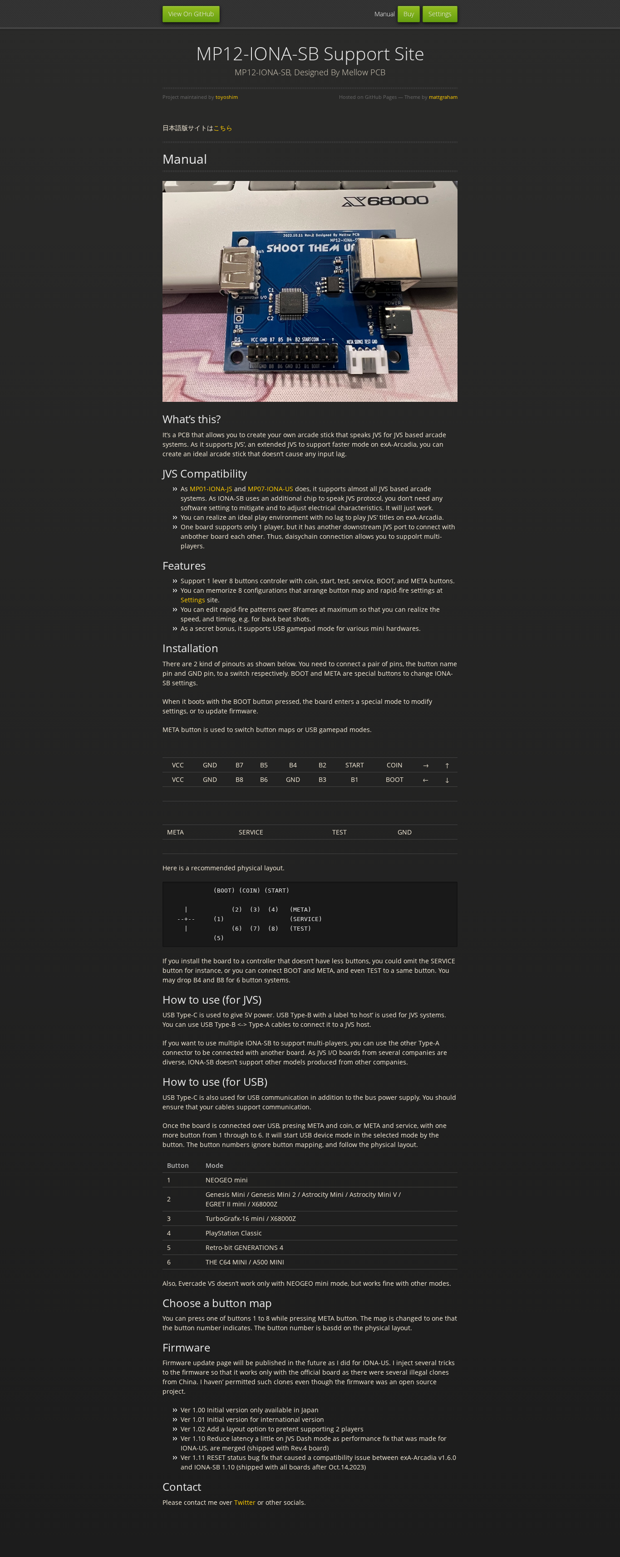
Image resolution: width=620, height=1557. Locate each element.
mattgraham (443, 96)
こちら (222, 127)
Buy (408, 14)
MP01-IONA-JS (211, 488)
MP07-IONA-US (270, 488)
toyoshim (227, 96)
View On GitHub (191, 14)
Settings (440, 14)
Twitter (245, 1502)
